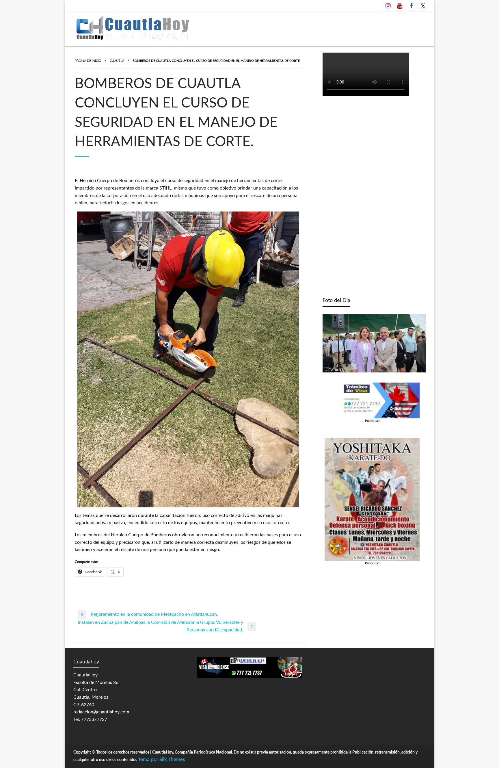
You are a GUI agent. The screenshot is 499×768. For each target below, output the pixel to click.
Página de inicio (88, 60)
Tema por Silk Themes (161, 759)
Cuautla (117, 60)
